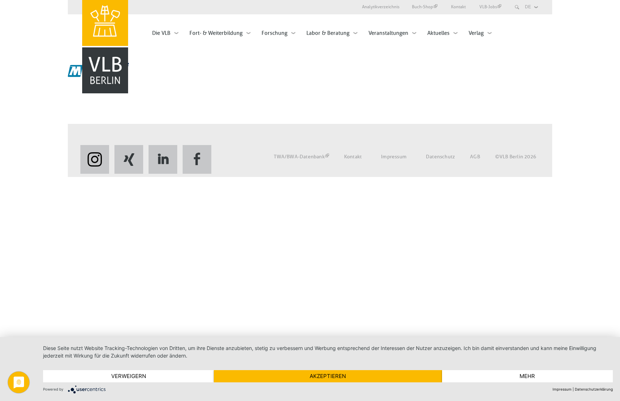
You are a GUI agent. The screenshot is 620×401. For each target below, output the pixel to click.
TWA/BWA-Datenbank (299, 157)
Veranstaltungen (388, 33)
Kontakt (459, 6)
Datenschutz (440, 157)
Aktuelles (438, 33)
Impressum (394, 157)
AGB (475, 157)
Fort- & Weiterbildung (216, 33)
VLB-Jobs (488, 6)
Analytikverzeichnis (380, 6)
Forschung (274, 33)
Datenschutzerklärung (594, 389)
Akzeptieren (328, 376)
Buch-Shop (422, 6)
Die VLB (161, 33)
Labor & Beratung (327, 33)
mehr (527, 376)
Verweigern (128, 376)
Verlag (476, 33)
